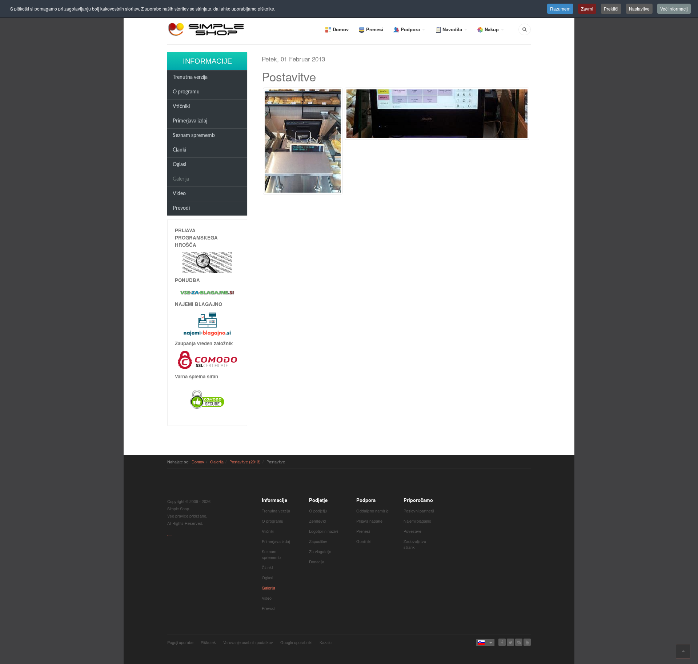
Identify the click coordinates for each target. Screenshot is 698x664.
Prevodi (181, 208)
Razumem (560, 8)
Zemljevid (317, 521)
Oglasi (179, 164)
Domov (198, 461)
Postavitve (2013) (245, 461)
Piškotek (208, 642)
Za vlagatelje (320, 551)
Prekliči (611, 8)
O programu (186, 91)
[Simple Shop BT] (207, 261)
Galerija (181, 179)
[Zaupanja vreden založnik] (207, 359)
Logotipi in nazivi (323, 531)
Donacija (316, 561)
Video (179, 193)
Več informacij (674, 8)
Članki (179, 150)
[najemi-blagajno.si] (207, 323)
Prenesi (363, 531)
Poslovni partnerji (419, 511)
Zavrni (587, 8)
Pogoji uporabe (180, 642)
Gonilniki (363, 541)
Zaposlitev (318, 541)
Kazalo (326, 642)
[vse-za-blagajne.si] (207, 292)
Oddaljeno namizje (372, 511)
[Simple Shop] (206, 29)
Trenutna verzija (190, 77)
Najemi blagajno (417, 521)
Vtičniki (181, 106)
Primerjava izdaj (190, 121)
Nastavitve (639, 8)
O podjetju (318, 511)
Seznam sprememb (194, 135)
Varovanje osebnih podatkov (248, 642)
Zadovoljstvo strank (415, 544)
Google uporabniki (296, 642)
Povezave (412, 531)
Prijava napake (369, 521)
